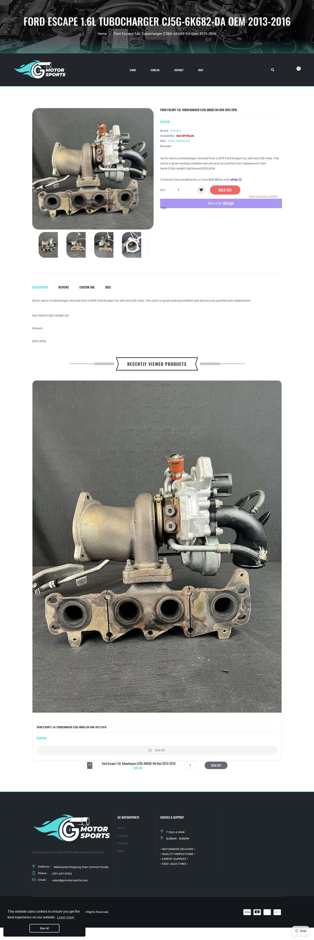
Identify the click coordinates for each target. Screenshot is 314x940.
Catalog (122, 835)
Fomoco (175, 130)
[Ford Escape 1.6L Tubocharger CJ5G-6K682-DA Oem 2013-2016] (51, 245)
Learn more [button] (65, 917)
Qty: (162, 189)
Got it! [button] (44, 928)
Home (102, 34)
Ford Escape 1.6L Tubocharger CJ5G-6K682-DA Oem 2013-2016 (71, 727)
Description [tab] (40, 287)
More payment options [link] (263, 196)
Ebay (120, 851)
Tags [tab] (108, 287)
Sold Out (225, 190)
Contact (122, 843)
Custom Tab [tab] (86, 287)
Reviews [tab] (64, 287)
